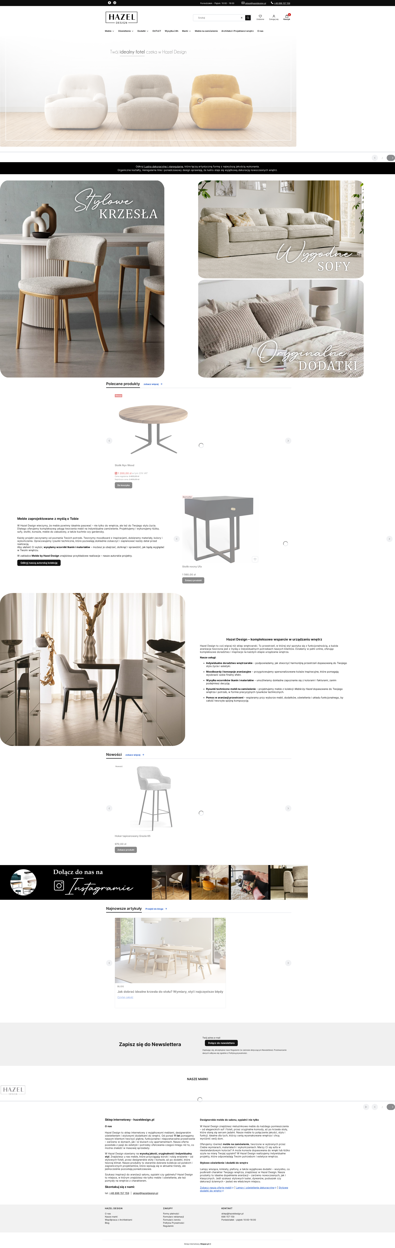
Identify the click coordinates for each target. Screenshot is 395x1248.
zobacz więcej (151, 384)
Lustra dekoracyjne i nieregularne (163, 166)
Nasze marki (111, 1216)
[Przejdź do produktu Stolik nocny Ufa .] (220, 529)
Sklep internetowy (196, 1244)
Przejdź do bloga (154, 908)
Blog (120, 986)
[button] (248, 17)
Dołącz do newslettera (221, 1043)
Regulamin (168, 1226)
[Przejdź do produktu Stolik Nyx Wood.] (153, 427)
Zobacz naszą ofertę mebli (215, 1187)
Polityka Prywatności (173, 1222)
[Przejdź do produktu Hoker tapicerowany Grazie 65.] (153, 798)
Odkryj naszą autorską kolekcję (39, 562)
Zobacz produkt (193, 580)
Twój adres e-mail (211, 1037)
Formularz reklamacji (173, 1216)
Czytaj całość (125, 997)
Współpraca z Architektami (118, 1219)
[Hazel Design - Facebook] (109, 3)
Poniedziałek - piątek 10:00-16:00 (238, 1219)
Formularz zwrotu (172, 1219)
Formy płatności (171, 1213)
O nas (108, 1213)
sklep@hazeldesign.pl (255, 3)
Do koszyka (123, 485)
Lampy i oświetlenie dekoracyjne (255, 1187)
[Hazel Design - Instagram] (114, 3)
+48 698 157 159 (282, 3)
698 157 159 (227, 1216)
